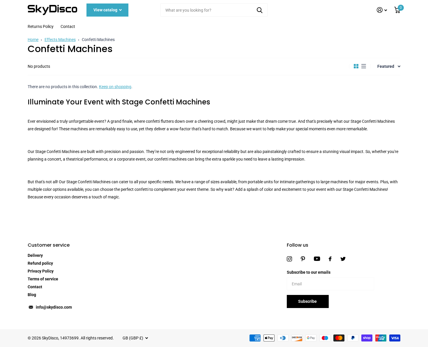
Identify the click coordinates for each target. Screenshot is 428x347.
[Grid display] (356, 66)
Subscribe (308, 301)
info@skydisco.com (54, 307)
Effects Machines (60, 39)
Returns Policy (41, 26)
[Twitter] (343, 259)
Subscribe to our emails (308, 272)
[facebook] (330, 259)
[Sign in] (382, 10)
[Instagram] (289, 258)
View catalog (105, 10)
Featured (385, 66)
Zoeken (260, 10)
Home (33, 39)
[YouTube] (317, 259)
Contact (68, 26)
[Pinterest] (303, 258)
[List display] (363, 66)
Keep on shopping (115, 86)
